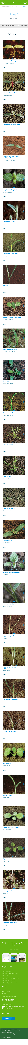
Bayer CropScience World (11, 973)
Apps (4, 994)
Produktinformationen (8, 26)
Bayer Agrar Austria (9, 980)
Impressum (16, 1030)
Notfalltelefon (7, 1004)
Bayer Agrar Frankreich (10, 983)
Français (24, 6)
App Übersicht (14, 950)
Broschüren (7, 991)
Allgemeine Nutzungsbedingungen (9, 1029)
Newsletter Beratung (9, 996)
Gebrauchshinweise (6, 1032)
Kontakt (6, 1018)
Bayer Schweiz (7, 976)
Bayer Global (7, 971)
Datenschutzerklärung (6, 1030)
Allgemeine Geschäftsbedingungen (9, 1034)
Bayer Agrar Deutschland (11, 978)
